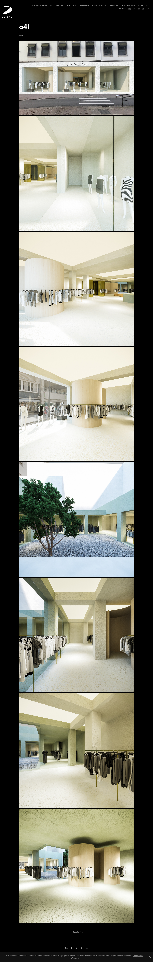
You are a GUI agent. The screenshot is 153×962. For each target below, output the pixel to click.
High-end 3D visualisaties (41, 5)
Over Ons (59, 5)
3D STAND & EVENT (128, 5)
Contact (122, 9)
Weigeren (75, 958)
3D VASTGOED (97, 5)
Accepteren (138, 955)
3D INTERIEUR (71, 5)
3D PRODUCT (143, 5)
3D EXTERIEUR (84, 5)
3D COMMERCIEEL (112, 5)
